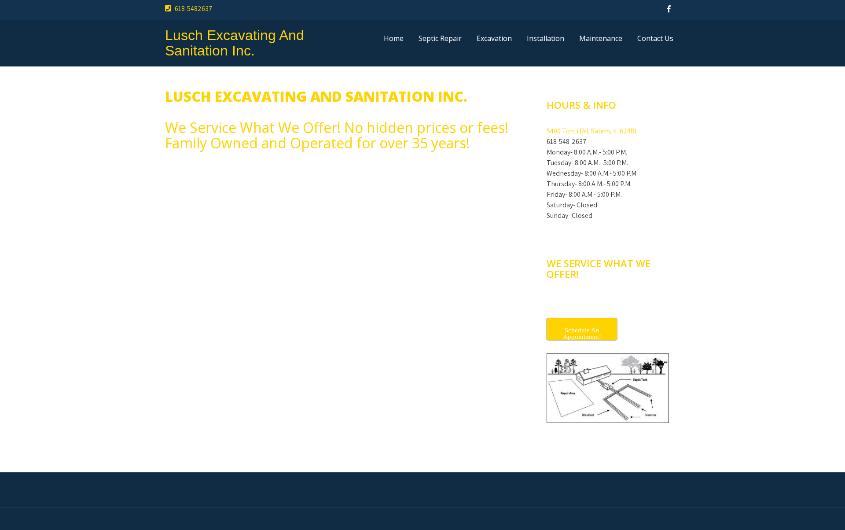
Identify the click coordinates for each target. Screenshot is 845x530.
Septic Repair (440, 38)
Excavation (494, 38)
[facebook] (669, 9)
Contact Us (655, 38)
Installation (545, 38)
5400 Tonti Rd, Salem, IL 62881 (592, 131)
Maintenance (600, 38)
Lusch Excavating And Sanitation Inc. (234, 43)
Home (394, 38)
